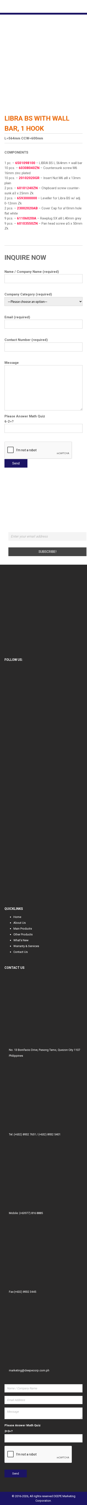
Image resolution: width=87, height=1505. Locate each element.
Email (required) (17, 317)
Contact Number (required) (26, 340)
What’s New (21, 940)
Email (47, 529)
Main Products (22, 928)
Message (11, 363)
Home (17, 917)
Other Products (23, 934)
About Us (19, 922)
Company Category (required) (28, 294)
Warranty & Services (26, 946)
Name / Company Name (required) (31, 272)
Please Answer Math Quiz (24, 416)
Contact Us (20, 952)
